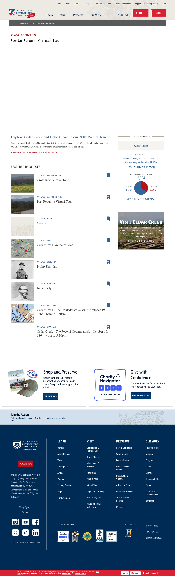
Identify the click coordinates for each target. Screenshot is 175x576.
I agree (125, 573)
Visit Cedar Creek (141, 222)
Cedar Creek (45, 223)
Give (60, 4)
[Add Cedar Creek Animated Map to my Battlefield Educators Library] (108, 240)
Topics (60, 460)
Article (50, 219)
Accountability (152, 479)
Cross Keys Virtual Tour (52, 180)
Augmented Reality (95, 491)
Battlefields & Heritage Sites (93, 449)
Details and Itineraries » (141, 241)
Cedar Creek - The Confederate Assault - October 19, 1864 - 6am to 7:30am (71, 312)
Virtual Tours (34, 23)
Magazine (120, 507)
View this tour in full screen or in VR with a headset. (34, 152)
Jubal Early (44, 288)
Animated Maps (64, 454)
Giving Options (25, 507)
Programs (150, 460)
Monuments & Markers (93, 465)
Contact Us (150, 501)
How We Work (152, 447)
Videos (60, 479)
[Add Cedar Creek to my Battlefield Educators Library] (108, 219)
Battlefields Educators (102, 4)
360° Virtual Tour (28, 35)
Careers (149, 485)
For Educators (63, 498)
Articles (60, 472)
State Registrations (154, 538)
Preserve (78, 15)
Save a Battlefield (124, 447)
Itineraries (91, 472)
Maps (59, 491)
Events (76, 4)
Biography (51, 262)
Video (49, 240)
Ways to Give (122, 454)
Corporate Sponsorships (152, 493)
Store (164, 4)
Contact (25, 512)
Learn (49, 15)
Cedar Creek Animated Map (55, 245)
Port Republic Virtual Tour (54, 201)
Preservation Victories (122, 477)
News (68, 4)
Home (23, 13)
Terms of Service (153, 531)
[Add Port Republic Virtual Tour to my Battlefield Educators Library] (108, 197)
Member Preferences (123, 4)
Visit (62, 15)
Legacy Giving (125, 460)
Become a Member (124, 491)
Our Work (96, 15)
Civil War (15, 35)
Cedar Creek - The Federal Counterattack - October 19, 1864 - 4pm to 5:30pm (72, 333)
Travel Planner (93, 457)
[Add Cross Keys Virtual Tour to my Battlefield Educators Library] (108, 175)
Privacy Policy (152, 525)
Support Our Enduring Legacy (146, 4)
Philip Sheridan (47, 266)
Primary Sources (64, 485)
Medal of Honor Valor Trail (95, 506)
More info (135, 573)
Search (120, 15)
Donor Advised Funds (122, 468)
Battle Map (51, 305)
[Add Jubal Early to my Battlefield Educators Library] (108, 284)
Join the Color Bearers (122, 499)
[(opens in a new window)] (15, 522)
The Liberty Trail (96, 497)
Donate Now (25, 463)
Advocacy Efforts (124, 485)
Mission (149, 454)
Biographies (62, 466)
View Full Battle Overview (140, 199)
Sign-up (86, 4)
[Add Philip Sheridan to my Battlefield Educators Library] (108, 262)
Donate (140, 13)
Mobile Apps (92, 478)
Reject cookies (149, 573)
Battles (60, 447)
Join (158, 13)
